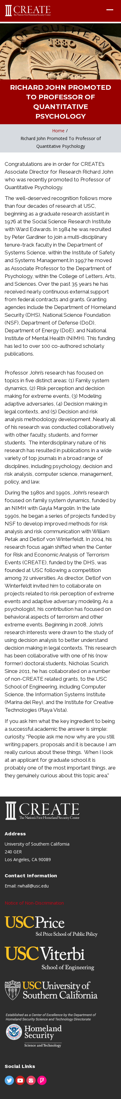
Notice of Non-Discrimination (34, 903)
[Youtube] (20, 1080)
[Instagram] (31, 1080)
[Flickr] (42, 1080)
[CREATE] (28, 11)
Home (58, 131)
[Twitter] (9, 1080)
